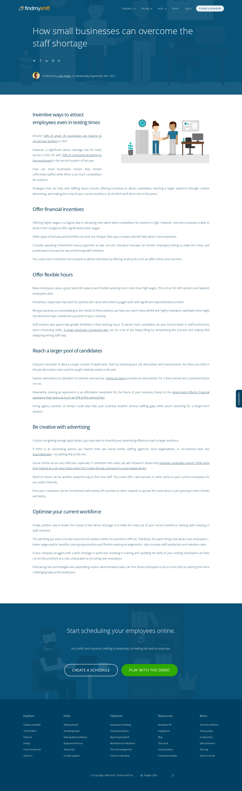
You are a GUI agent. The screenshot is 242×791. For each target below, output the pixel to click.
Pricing (145, 8)
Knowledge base (72, 730)
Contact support (72, 755)
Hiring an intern (116, 378)
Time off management (121, 749)
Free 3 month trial (32, 749)
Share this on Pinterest (53, 60)
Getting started (71, 724)
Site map (204, 749)
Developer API (165, 724)
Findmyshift (73, 774)
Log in (188, 8)
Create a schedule (210, 8)
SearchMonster (42, 454)
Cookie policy (206, 737)
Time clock (163, 743)
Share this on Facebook (40, 60)
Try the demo (29, 730)
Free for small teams (120, 755)
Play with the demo (149, 670)
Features (127, 8)
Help (160, 8)
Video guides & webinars (75, 737)
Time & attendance (119, 730)
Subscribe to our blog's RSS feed (59, 60)
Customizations (165, 749)
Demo (175, 8)
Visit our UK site (207, 755)
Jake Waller (64, 76)
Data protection (207, 743)
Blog (160, 737)
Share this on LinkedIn (46, 60)
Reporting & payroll (119, 737)
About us (27, 755)
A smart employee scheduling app (86, 330)
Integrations (164, 730)
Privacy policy (206, 730)
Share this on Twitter (34, 60)
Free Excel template (167, 755)
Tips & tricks (69, 749)
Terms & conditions (209, 724)
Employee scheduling (120, 724)
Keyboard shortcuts (73, 743)
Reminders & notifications (122, 743)
